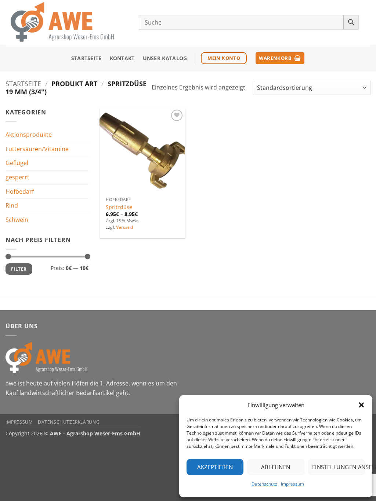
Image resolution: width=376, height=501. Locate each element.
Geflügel (17, 163)
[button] (361, 405)
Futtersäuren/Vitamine (37, 149)
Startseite (86, 58)
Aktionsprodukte (29, 135)
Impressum (292, 484)
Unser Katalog (165, 58)
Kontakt (122, 58)
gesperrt (17, 177)
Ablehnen (275, 467)
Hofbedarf (20, 191)
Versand (124, 227)
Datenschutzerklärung (69, 422)
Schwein (17, 220)
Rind (12, 205)
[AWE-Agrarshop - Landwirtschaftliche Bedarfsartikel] (67, 22)
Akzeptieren (215, 467)
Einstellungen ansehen (338, 467)
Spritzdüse (119, 207)
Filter (18, 269)
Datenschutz (264, 484)
